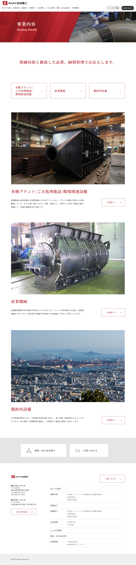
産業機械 (60, 91)
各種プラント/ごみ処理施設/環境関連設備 (24, 90)
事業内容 (16, 8)
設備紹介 (24, 8)
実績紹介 (32, 8)
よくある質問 (50, 8)
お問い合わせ (127, 8)
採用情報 (75, 8)
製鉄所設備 (100, 91)
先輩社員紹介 (73, 542)
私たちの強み (7, 8)
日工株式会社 (22, 512)
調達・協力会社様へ (64, 8)
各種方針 (71, 522)
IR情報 (71, 525)
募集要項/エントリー (76, 544)
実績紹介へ (111, 202)
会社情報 (40, 8)
